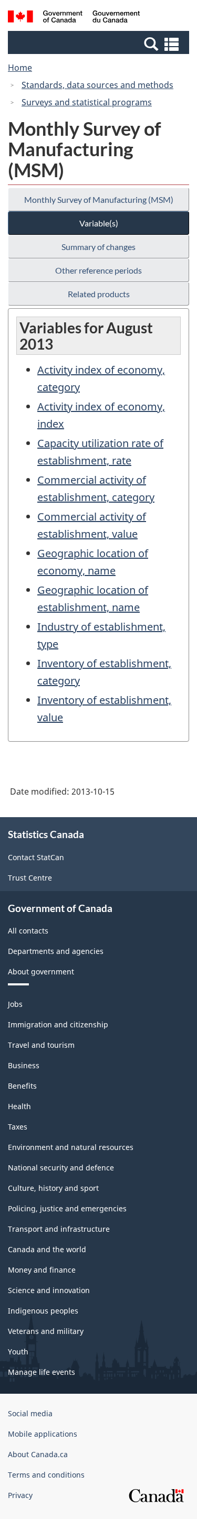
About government (41, 971)
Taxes (17, 1127)
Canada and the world (47, 1249)
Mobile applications (42, 1434)
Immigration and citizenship (58, 1024)
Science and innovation (49, 1290)
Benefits (22, 1086)
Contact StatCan (36, 857)
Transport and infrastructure (59, 1229)
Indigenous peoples (43, 1311)
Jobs (15, 1004)
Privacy (20, 1495)
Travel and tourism (41, 1045)
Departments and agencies (55, 951)
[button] (100, 43)
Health (19, 1106)
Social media (30, 1413)
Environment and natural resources (70, 1147)
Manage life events (41, 1372)
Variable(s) (98, 223)
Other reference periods (98, 270)
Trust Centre (30, 878)
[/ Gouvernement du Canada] (74, 18)
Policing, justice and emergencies (67, 1208)
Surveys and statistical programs (87, 102)
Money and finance (42, 1270)
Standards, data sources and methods (97, 85)
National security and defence (61, 1168)
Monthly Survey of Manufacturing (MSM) (98, 199)
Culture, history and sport (53, 1188)
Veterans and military (46, 1331)
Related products (99, 294)
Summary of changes (98, 247)
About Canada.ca (38, 1454)
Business (23, 1065)
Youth (18, 1352)
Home (20, 67)
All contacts (28, 931)
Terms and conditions (46, 1475)
